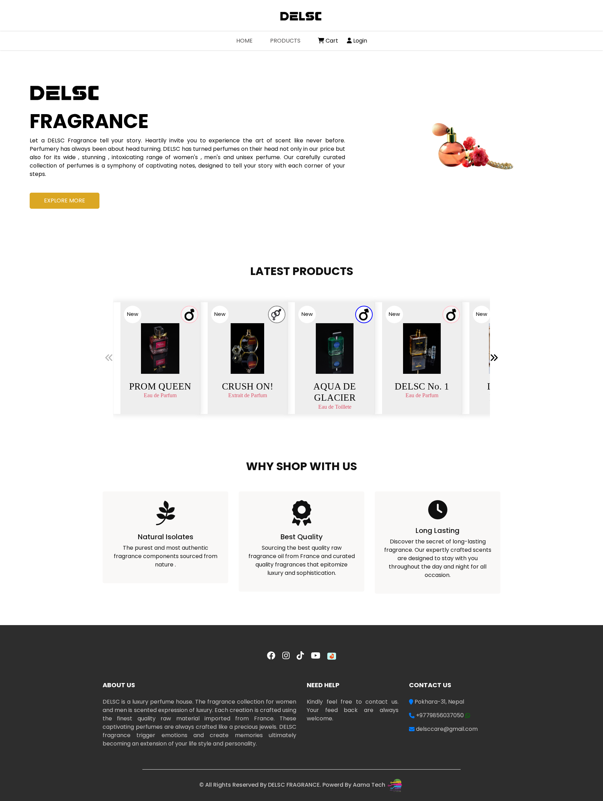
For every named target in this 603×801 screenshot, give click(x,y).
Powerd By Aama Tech (354, 785)
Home (248, 40)
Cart (331, 41)
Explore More (64, 200)
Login (359, 41)
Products (285, 41)
